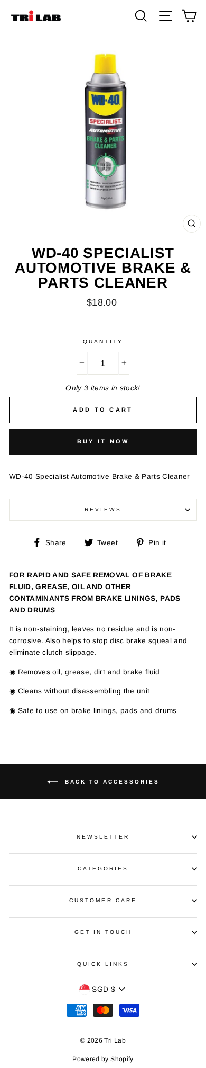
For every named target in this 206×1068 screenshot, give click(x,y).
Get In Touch (103, 932)
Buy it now (103, 441)
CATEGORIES (103, 868)
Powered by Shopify (102, 1059)
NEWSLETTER (103, 837)
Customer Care (103, 900)
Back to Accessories (111, 781)
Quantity (103, 341)
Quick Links (103, 964)
